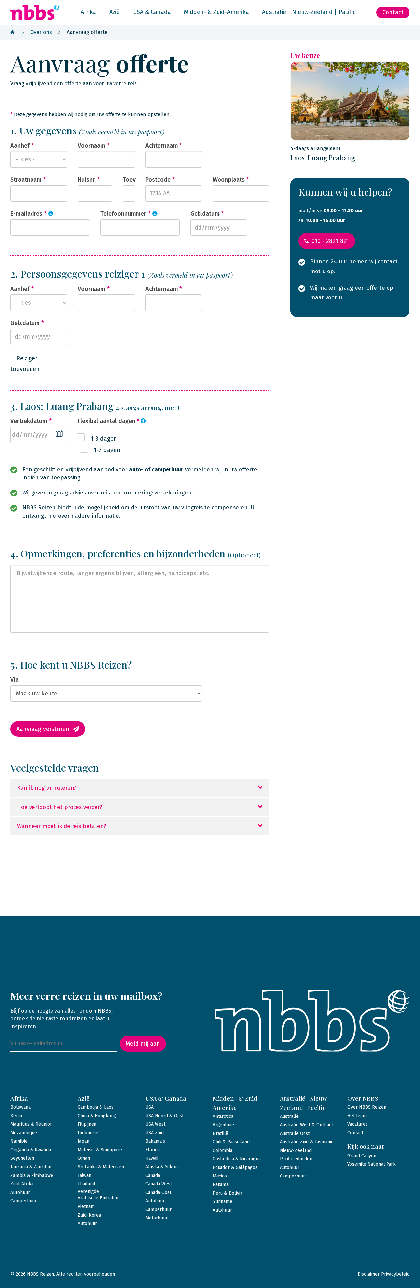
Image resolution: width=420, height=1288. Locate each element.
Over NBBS (362, 1098)
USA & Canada (152, 12)
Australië (289, 1116)
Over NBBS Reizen (366, 1107)
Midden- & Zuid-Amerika (216, 12)
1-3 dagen (104, 438)
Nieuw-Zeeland (296, 1150)
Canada (152, 1175)
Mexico (220, 1176)
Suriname (222, 1201)
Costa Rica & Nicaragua (237, 1159)
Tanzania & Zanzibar (31, 1167)
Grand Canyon (361, 1155)
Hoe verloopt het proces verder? (59, 807)
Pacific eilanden (296, 1159)
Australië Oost (295, 1133)
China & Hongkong (97, 1115)
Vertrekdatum (31, 421)
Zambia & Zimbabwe (31, 1175)
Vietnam (86, 1206)
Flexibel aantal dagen (108, 421)
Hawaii (151, 1158)
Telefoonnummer (125, 214)
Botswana (20, 1107)
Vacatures (357, 1124)
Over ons (41, 32)
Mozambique (23, 1133)
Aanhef (22, 145)
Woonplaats (231, 179)
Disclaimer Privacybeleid (384, 1274)
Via (14, 679)
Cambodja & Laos (96, 1107)
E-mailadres (28, 214)
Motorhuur (156, 1218)
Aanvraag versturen (42, 729)
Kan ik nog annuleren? (46, 787)
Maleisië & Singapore (100, 1150)
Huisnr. (89, 179)
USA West (155, 1124)
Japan (83, 1141)
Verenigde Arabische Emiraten (98, 1195)
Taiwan (84, 1175)
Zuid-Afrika (21, 1184)
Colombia (222, 1150)
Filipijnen (87, 1124)
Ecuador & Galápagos (235, 1167)
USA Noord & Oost (164, 1115)
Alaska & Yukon (161, 1167)
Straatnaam (28, 179)
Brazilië (220, 1133)
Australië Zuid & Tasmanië (307, 1142)
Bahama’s (155, 1141)
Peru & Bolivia (227, 1193)
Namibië (19, 1141)
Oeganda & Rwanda (30, 1150)
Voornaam (94, 145)
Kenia (16, 1115)
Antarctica (223, 1116)
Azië (114, 12)
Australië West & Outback (307, 1125)
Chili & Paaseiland (231, 1142)
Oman (84, 1158)
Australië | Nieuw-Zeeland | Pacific (309, 12)
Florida (152, 1150)
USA (149, 1107)
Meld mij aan (143, 1043)
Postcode (160, 179)
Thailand (86, 1184)
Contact (393, 12)
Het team (357, 1115)
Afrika (88, 12)
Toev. (129, 179)
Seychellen (22, 1158)
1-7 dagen (107, 449)
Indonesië (88, 1133)
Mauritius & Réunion (31, 1124)
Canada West (158, 1184)
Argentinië (223, 1125)
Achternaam (163, 145)
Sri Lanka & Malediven (101, 1167)
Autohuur (20, 1192)
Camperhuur (23, 1201)
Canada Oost (158, 1192)
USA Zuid (154, 1133)
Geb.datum (207, 214)
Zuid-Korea (89, 1215)
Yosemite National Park (371, 1164)
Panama (221, 1184)
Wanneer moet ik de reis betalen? (61, 826)
